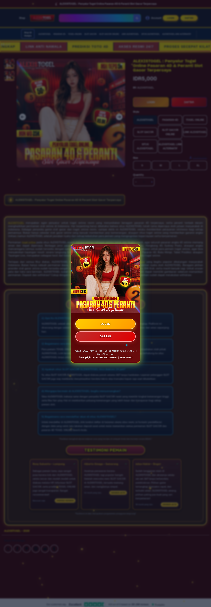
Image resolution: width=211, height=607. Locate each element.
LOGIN (106, 324)
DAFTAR (105, 336)
